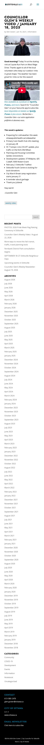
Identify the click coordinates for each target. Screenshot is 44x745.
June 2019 (8, 619)
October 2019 (10, 603)
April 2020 (8, 579)
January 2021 (9, 543)
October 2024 (10, 367)
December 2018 (11, 643)
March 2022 (9, 487)
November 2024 (11, 363)
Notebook (8, 677)
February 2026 (10, 303)
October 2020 (10, 555)
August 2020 (9, 563)
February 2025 (10, 351)
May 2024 (8, 387)
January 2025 (9, 355)
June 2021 (8, 523)
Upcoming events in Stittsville (16, 263)
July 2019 (8, 615)
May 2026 (8, 291)
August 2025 (9, 327)
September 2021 (11, 511)
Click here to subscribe (14, 725)
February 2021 (10, 539)
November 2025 (11, 315)
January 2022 (9, 495)
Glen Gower (11, 32)
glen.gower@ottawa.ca (13, 701)
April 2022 (8, 483)
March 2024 (9, 395)
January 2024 (9, 403)
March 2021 (9, 535)
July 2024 (8, 379)
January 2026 (9, 307)
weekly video (10, 203)
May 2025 (8, 339)
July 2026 (8, 283)
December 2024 (11, 359)
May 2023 (8, 435)
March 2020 (9, 583)
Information (32, 32)
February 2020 (10, 587)
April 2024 (8, 391)
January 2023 (9, 451)
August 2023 (9, 423)
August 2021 (9, 515)
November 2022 (11, 459)
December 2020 (11, 547)
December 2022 (11, 455)
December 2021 (11, 499)
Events (7, 669)
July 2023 (8, 427)
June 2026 (8, 287)
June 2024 (8, 383)
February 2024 (10, 399)
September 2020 (11, 559)
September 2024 (11, 371)
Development (10, 665)
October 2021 (10, 507)
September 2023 (11, 419)
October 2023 (10, 415)
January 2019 (9, 639)
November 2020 (11, 551)
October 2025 (10, 319)
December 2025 (11, 311)
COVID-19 (8, 661)
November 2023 (11, 411)
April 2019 (8, 627)
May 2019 (8, 623)
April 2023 (8, 439)
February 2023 (10, 447)
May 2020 (8, 575)
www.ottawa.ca (10, 715)
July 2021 (8, 519)
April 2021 (8, 531)
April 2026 (8, 295)
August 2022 (9, 467)
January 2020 (9, 591)
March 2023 (9, 443)
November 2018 (11, 647)
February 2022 (10, 491)
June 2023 (8, 431)
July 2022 (8, 471)
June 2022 (8, 475)
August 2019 (9, 611)
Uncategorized (10, 681)
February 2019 (10, 635)
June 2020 (8, 571)
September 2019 (11, 607)
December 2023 (11, 407)
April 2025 (8, 343)
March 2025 (9, 347)
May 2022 (8, 479)
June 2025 (8, 335)
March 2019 (9, 631)
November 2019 (11, 599)
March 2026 (9, 299)
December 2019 (11, 595)
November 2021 (11, 503)
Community (9, 657)
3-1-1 (6, 712)
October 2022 (10, 463)
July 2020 (8, 567)
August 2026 (9, 279)
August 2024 (9, 375)
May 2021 (8, 527)
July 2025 (8, 331)
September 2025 (11, 323)
